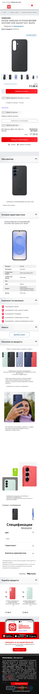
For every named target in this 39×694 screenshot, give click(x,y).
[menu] (4, 7)
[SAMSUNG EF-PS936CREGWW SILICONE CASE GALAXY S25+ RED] (12, 592)
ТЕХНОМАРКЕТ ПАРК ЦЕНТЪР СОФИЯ (16, 310)
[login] (35, 7)
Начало (4, 12)
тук (17, 680)
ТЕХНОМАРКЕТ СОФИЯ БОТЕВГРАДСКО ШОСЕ (19, 321)
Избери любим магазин (9, 116)
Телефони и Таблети (14, 12)
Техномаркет (19, 26)
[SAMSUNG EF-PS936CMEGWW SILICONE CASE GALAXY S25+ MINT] (29, 592)
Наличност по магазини (19, 121)
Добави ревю (19, 334)
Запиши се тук (19, 650)
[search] (26, 7)
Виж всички (5, 107)
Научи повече (23, 631)
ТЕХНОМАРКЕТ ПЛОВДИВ (13, 314)
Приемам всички (21, 684)
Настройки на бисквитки (21, 691)
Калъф (22, 266)
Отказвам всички (21, 687)
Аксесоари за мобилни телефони (29, 12)
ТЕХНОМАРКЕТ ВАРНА (12, 307)
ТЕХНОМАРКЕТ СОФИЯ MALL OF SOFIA (17, 317)
